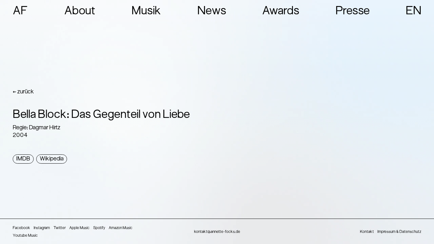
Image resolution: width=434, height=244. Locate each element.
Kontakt (367, 232)
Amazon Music (120, 228)
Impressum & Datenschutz (399, 232)
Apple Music (79, 228)
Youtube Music (25, 236)
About (80, 11)
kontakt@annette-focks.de (217, 232)
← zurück (23, 92)
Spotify (99, 228)
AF (20, 11)
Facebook (21, 228)
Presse (353, 11)
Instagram (42, 228)
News (211, 11)
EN (413, 11)
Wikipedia (52, 159)
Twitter (59, 228)
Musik (146, 11)
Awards (280, 11)
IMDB (23, 159)
